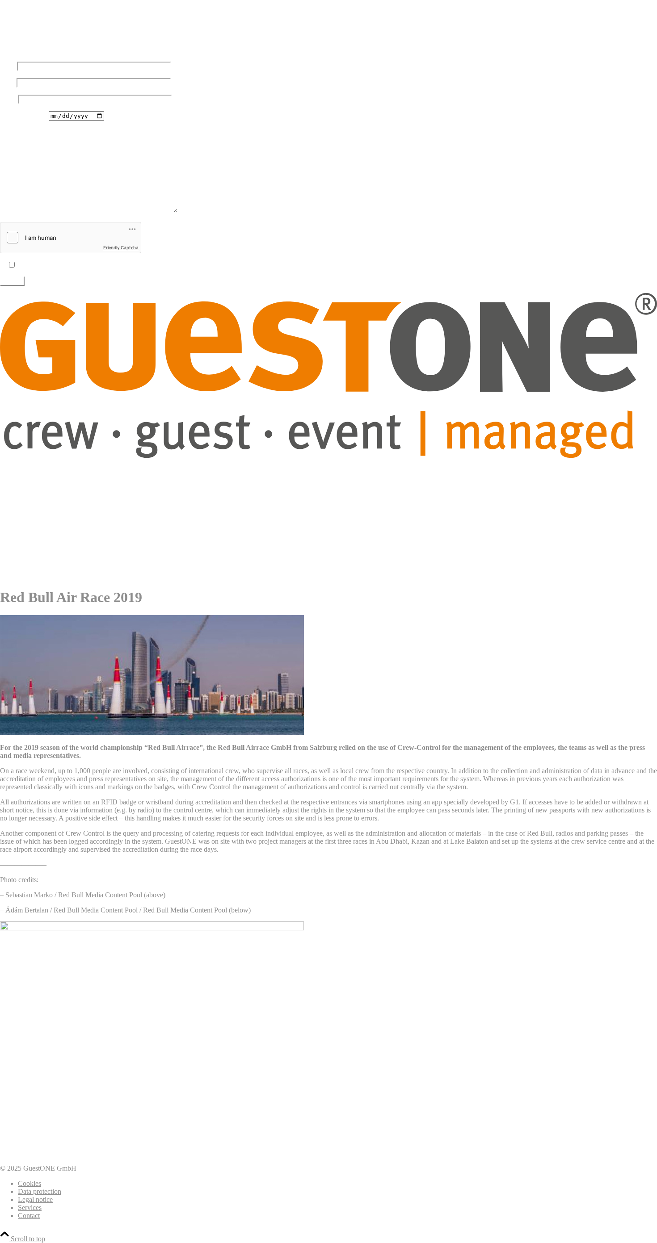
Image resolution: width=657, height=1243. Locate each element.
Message (12, 210)
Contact (29, 1215)
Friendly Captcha (121, 247)
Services (30, 1207)
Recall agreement (24, 115)
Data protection (39, 1191)
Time (7, 131)
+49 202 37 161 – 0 (42, 34)
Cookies (29, 1183)
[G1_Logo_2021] (328, 456)
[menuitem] (337, 471)
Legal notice (35, 1199)
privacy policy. (71, 265)
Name (8, 66)
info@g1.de (17, 50)
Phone (9, 99)
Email (8, 82)
